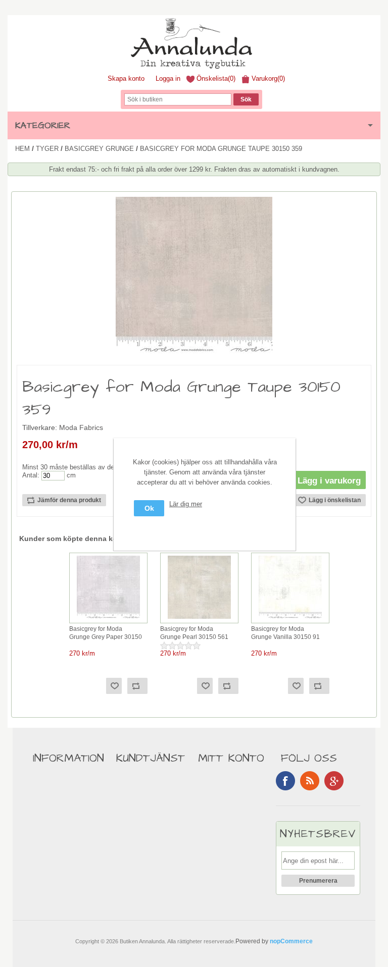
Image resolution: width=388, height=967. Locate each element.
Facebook (285, 780)
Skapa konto (126, 78)
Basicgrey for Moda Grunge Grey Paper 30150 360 (105, 633)
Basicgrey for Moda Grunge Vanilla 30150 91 (285, 632)
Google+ (334, 780)
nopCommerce (291, 941)
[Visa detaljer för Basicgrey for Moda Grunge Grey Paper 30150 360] (108, 619)
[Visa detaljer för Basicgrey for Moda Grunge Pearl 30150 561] (199, 619)
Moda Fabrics (81, 427)
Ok (149, 508)
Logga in (168, 78)
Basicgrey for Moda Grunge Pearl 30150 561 (194, 632)
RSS (309, 780)
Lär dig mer (185, 504)
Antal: (30, 475)
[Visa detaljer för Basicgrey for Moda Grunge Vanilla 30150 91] (290, 619)
